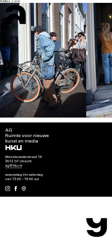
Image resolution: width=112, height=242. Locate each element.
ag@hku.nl (13, 165)
